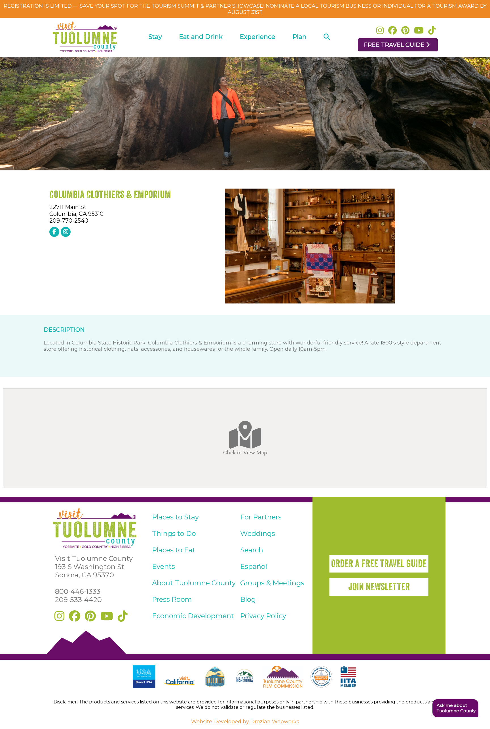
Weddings (257, 533)
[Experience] (257, 53)
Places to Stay (175, 517)
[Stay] (155, 53)
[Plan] (299, 53)
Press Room (172, 599)
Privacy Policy (263, 616)
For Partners (261, 517)
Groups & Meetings (272, 583)
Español (253, 566)
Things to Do (174, 533)
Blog (248, 599)
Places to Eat (173, 550)
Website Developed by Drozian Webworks (245, 721)
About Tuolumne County (194, 583)
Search (251, 550)
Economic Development (193, 616)
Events (163, 566)
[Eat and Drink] (200, 53)
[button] (455, 708)
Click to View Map (245, 452)
